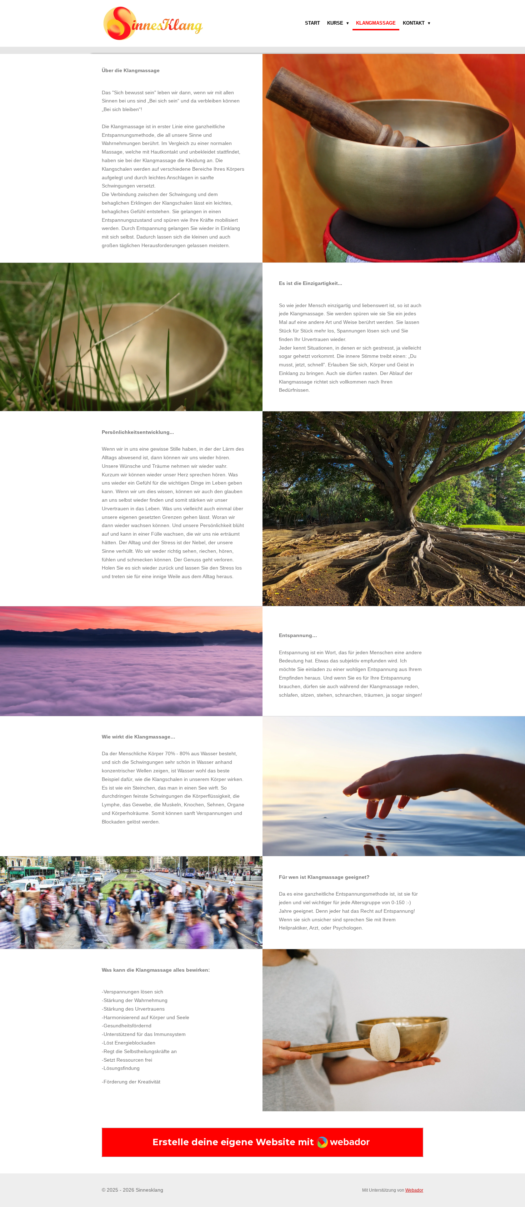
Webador (414, 1190)
